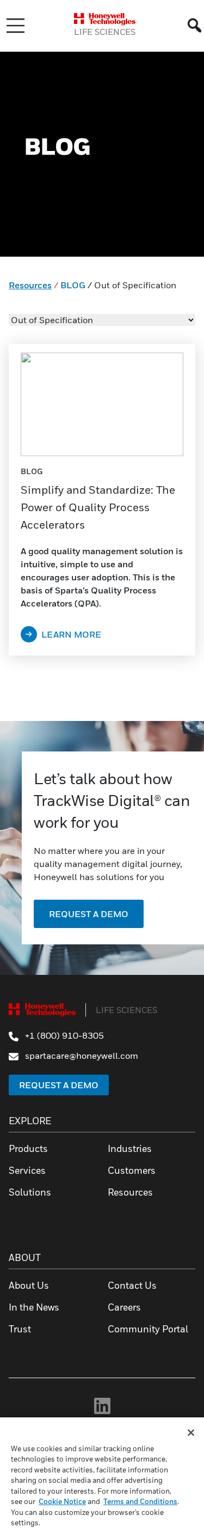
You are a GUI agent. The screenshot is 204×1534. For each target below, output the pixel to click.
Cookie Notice (62, 1501)
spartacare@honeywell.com (80, 1055)
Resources (30, 285)
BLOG (72, 285)
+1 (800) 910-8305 (63, 1035)
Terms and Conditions (140, 1501)
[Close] (191, 1433)
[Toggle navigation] (15, 25)
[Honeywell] (104, 19)
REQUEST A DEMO (88, 913)
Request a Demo (58, 1085)
